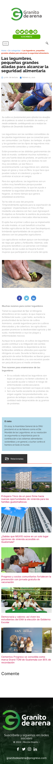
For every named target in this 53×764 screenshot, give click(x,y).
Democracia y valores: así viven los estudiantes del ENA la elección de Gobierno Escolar (26, 619)
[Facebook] (18, 749)
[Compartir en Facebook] (19, 298)
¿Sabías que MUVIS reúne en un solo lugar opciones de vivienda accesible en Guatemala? (24, 539)
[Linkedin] (35, 749)
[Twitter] (24, 749)
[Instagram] (29, 749)
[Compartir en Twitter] (26, 298)
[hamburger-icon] (5, 43)
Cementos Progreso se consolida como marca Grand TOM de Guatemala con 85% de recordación (26, 659)
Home (3, 50)
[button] (18, 32)
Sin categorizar (14, 50)
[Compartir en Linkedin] (33, 298)
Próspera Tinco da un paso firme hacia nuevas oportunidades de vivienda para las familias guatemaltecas (25, 499)
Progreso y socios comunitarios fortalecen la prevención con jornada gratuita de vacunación (26, 579)
